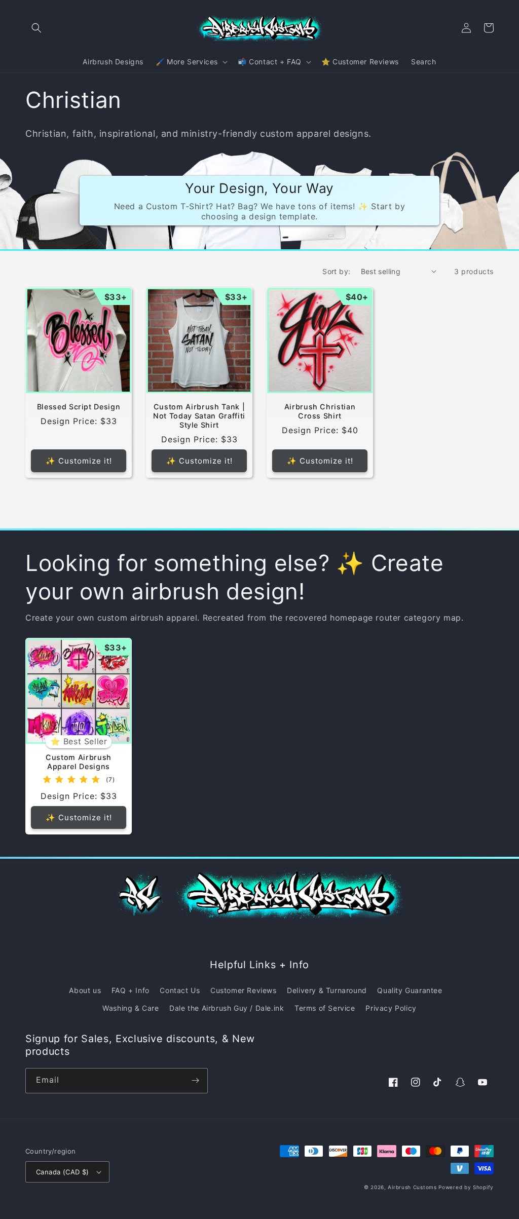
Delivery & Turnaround (327, 990)
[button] (36, 28)
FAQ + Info (131, 990)
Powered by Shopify (466, 1187)
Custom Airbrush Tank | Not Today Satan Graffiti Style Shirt (199, 415)
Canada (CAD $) (62, 1172)
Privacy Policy (390, 1008)
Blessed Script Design (79, 406)
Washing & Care (130, 1008)
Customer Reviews (243, 990)
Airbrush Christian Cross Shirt (320, 411)
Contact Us (180, 990)
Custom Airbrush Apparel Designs (79, 762)
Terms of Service (324, 1008)
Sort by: (336, 271)
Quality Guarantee (409, 990)
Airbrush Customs (412, 1187)
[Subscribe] (195, 1080)
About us (85, 990)
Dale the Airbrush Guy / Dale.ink (226, 1008)
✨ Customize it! (79, 461)
